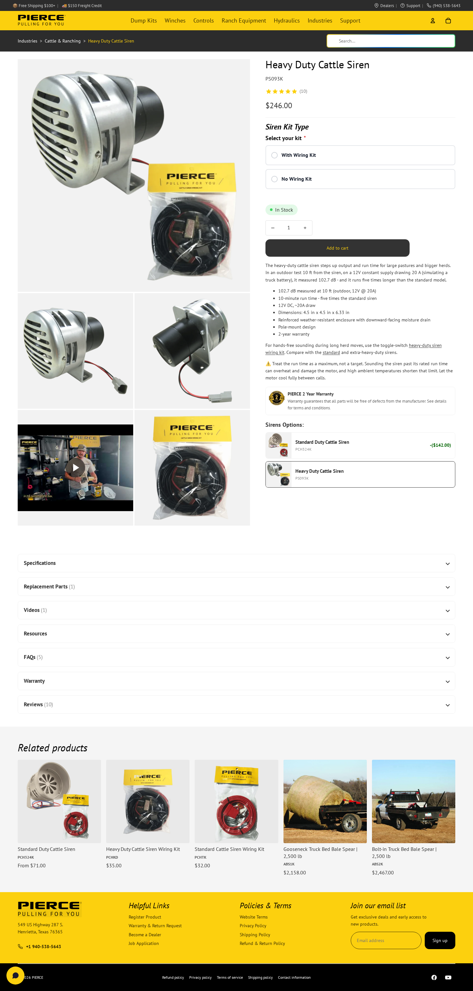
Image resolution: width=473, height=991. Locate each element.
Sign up (440, 940)
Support (413, 6)
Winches (175, 20)
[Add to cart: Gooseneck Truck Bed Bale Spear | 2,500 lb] (357, 833)
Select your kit (285, 138)
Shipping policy (260, 977)
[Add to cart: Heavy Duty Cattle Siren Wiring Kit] (180, 833)
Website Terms (254, 917)
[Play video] (75, 468)
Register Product (145, 917)
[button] (134, 175)
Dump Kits (144, 20)
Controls (203, 20)
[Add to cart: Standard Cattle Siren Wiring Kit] (269, 833)
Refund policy (173, 977)
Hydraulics (287, 20)
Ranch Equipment (244, 20)
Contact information (294, 977)
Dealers (387, 6)
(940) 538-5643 (446, 6)
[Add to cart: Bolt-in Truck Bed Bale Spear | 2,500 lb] (446, 833)
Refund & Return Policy (262, 943)
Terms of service (230, 977)
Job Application (144, 943)
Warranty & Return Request (155, 926)
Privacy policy (200, 977)
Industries (320, 20)
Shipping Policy (255, 935)
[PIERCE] (42, 20)
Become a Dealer (145, 935)
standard (331, 353)
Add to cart (337, 248)
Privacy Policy (253, 926)
